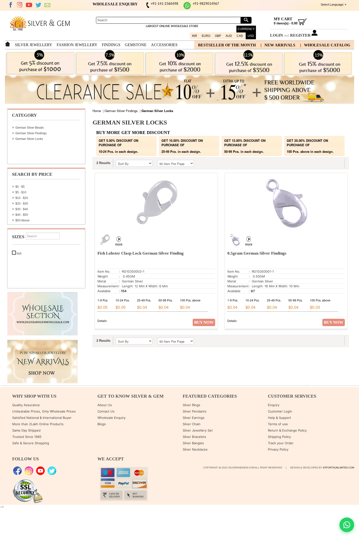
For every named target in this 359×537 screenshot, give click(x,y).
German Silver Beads (29, 127)
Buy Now (204, 322)
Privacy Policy (278, 449)
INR (194, 36)
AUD (229, 36)
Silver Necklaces (195, 449)
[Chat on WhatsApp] (346, 524)
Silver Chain (192, 424)
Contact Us (106, 411)
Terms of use (278, 424)
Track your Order (281, 443)
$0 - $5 (20, 186)
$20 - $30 (21, 203)
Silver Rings (191, 405)
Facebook (10, 5)
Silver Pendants (194, 411)
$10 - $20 (21, 198)
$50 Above (22, 220)
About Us (104, 405)
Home (97, 110)
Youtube (29, 5)
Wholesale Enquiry (111, 418)
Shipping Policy (279, 437)
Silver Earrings (193, 418)
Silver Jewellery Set (198, 430)
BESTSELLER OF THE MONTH (227, 45)
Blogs (101, 424)
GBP (218, 36)
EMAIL (47, 5)
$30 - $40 (21, 209)
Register (300, 35)
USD (251, 36)
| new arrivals (278, 45)
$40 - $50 (21, 215)
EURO (206, 36)
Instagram (20, 5)
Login (276, 35)
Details (102, 321)
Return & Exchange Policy (287, 430)
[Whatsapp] (187, 8)
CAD (240, 36)
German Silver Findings (31, 133)
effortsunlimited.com (338, 467)
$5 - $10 (20, 192)
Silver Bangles (193, 443)
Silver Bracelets (194, 437)
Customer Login (280, 411)
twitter (38, 5)
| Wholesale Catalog (325, 45)
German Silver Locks (29, 139)
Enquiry (273, 405)
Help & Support (279, 418)
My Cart (283, 19)
